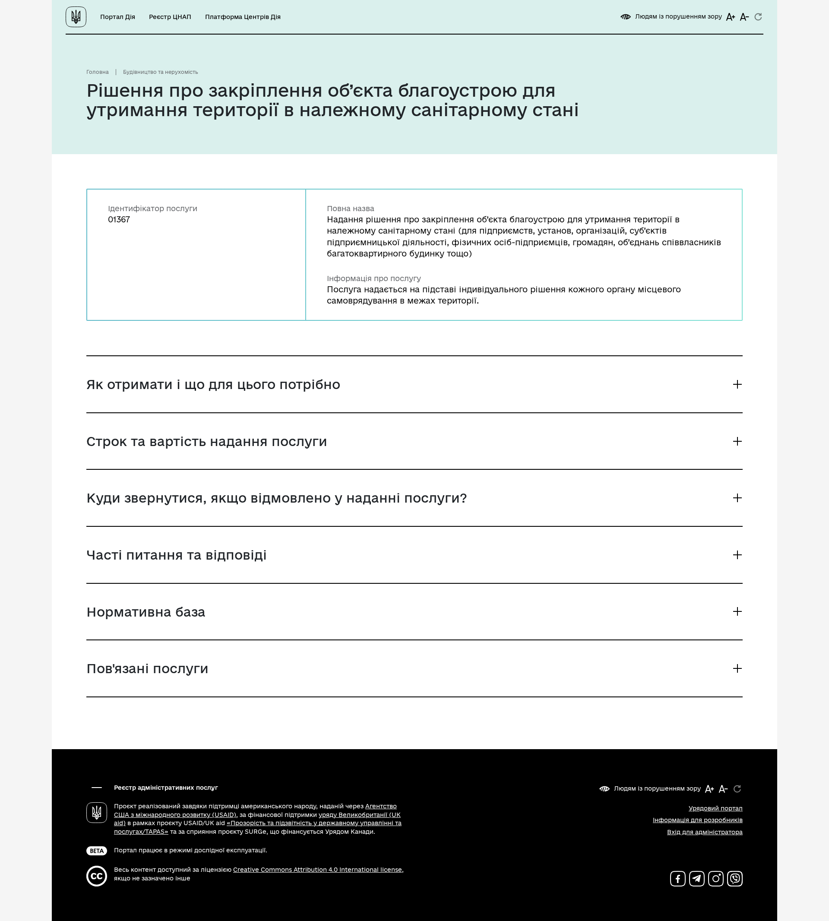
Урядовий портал (716, 808)
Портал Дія (117, 16)
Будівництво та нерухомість (160, 72)
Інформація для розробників (698, 820)
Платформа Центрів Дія (243, 16)
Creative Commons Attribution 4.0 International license (317, 869)
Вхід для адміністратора (705, 832)
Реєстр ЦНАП (170, 16)
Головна (97, 72)
